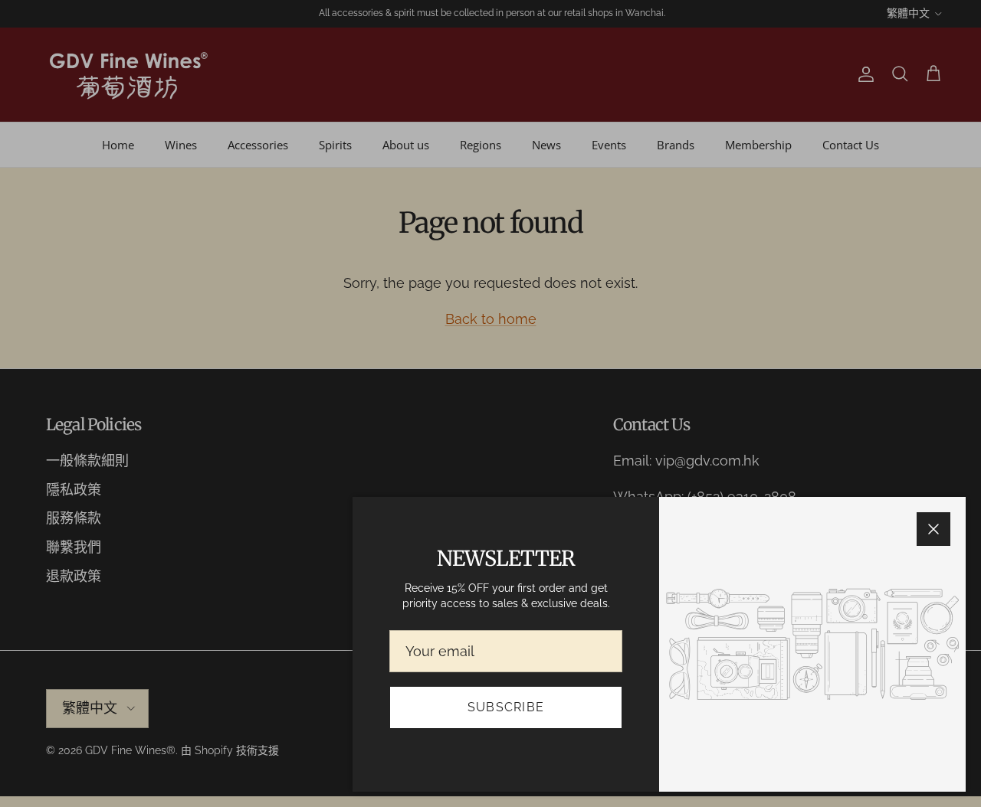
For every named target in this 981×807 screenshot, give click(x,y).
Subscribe (506, 707)
